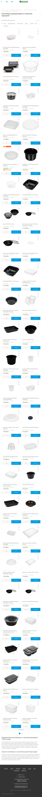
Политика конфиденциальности (18, 790)
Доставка (18, 768)
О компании (16, 770)
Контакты (24, 770)
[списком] (38, 20)
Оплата (24, 768)
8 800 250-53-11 (21, 774)
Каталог (6, 768)
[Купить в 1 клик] (19, 32)
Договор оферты (28, 790)
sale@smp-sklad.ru (21, 776)
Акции (29, 768)
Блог (35, 768)
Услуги (11, 768)
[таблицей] (40, 20)
